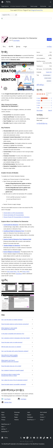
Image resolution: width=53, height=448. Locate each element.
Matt (3, 426)
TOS (18, 271)
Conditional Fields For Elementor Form (13, 231)
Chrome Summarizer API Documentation (13, 215)
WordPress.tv (31, 419)
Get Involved (43, 412)
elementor (49, 80)
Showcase (17, 412)
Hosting (3, 417)
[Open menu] (51, 2)
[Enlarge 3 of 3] (32, 294)
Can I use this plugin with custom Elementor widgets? (14, 351)
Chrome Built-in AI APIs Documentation (13, 213)
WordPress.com (6, 424)
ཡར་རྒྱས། (25, 46)
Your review (40, 110)
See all (50, 110)
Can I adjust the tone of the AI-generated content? (14, 380)
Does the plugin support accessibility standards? (13, 384)
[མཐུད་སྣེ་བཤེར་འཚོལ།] (16, 15)
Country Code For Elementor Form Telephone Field (17, 239)
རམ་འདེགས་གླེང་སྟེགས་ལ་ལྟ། (42, 123)
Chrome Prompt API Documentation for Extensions (16, 217)
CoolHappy (23, 399)
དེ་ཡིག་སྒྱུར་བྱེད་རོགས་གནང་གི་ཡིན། (37, 10)
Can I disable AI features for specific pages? (12, 370)
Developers (30, 417)
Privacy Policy (25, 271)
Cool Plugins (16, 40)
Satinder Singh (8, 402)
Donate (42, 417)
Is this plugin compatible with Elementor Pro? (12, 333)
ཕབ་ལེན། (49, 39)
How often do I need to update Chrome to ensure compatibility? (9, 355)
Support (29, 414)
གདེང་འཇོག (11, 46)
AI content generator (47, 75)
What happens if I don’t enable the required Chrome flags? (9, 328)
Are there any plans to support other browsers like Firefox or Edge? (10, 375)
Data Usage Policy (11, 271)
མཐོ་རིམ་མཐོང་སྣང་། (40, 85)
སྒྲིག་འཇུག (18, 46)
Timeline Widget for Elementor (11, 245)
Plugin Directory (5, 6)
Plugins (16, 417)
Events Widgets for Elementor (11, 251)
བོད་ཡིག (6, 438)
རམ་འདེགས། (49, 46)
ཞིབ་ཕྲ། (4, 46)
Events (42, 414)
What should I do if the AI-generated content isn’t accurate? (10, 361)
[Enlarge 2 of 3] (32, 284)
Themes (16, 414)
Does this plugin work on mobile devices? (11, 342)
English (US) (49, 72)
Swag (42, 419)
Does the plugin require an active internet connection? (15, 324)
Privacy (3, 419)
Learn (28, 412)
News (2, 414)
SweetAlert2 (19, 273)
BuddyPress (5, 431)
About (2, 412)
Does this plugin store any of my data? (11, 366)
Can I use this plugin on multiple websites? (12, 319)
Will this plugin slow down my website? (11, 346)
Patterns (16, 419)
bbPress (4, 429)
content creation (47, 78)
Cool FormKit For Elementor (10, 224)
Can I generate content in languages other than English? (15, 338)
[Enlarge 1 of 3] (15, 284)
